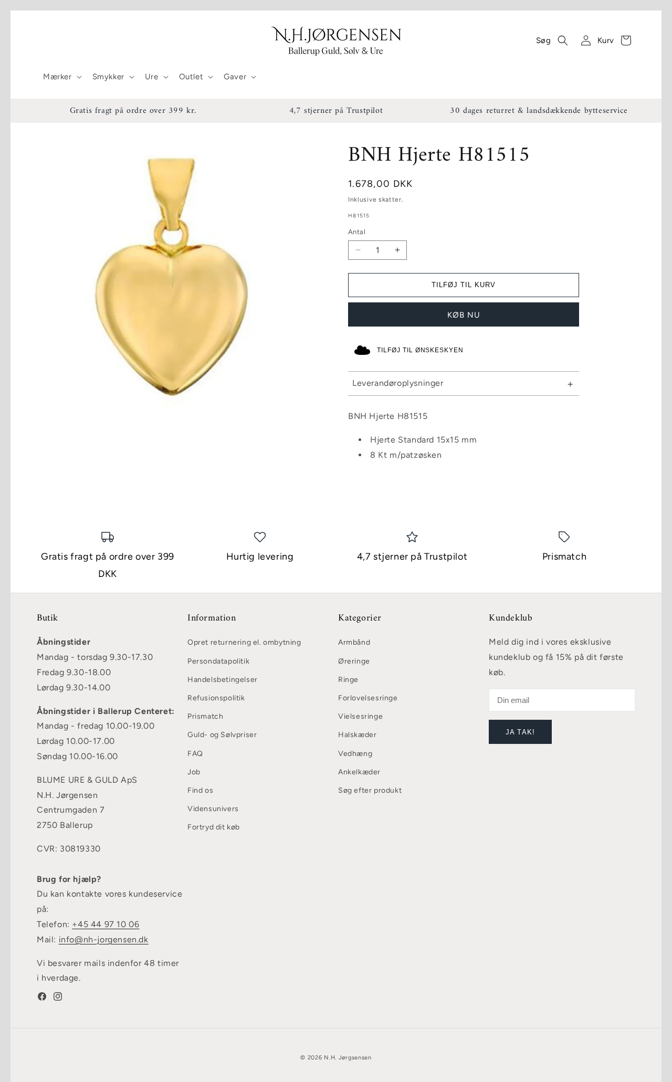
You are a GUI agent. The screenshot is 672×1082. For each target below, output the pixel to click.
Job (194, 772)
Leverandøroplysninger (398, 383)
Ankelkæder (359, 772)
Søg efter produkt (370, 790)
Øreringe (354, 661)
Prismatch (205, 716)
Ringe (348, 679)
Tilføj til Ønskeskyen (420, 350)
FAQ (195, 753)
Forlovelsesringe (368, 698)
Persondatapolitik (218, 661)
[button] (61, 77)
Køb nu (463, 315)
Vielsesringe (360, 716)
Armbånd (354, 642)
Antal (356, 232)
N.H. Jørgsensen (348, 1057)
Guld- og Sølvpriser (222, 734)
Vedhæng (355, 753)
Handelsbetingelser (222, 679)
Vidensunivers (213, 808)
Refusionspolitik (216, 698)
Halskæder (357, 734)
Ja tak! (520, 732)
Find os (200, 790)
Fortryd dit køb (213, 827)
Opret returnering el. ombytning (244, 642)
